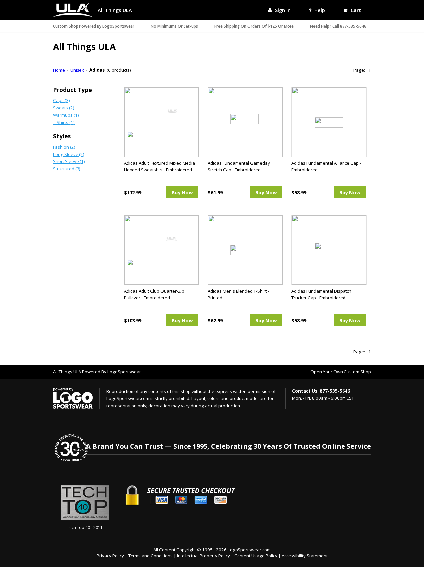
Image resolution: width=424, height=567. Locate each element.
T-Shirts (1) (64, 122)
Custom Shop (357, 372)
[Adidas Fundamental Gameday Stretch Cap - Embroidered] (245, 122)
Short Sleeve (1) (69, 161)
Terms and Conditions (150, 556)
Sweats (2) (63, 108)
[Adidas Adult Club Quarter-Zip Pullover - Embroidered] (161, 249)
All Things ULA (115, 10)
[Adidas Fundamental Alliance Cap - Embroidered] (329, 122)
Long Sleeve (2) (68, 154)
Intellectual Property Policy (203, 556)
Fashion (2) (64, 147)
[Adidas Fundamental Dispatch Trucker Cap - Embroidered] (329, 249)
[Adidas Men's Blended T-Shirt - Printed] (245, 249)
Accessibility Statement (305, 556)
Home (59, 70)
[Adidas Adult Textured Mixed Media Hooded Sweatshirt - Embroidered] (161, 122)
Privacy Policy (110, 556)
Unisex (77, 70)
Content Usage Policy (255, 556)
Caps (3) (61, 100)
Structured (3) (66, 169)
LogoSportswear (118, 26)
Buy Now (182, 192)
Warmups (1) (66, 115)
